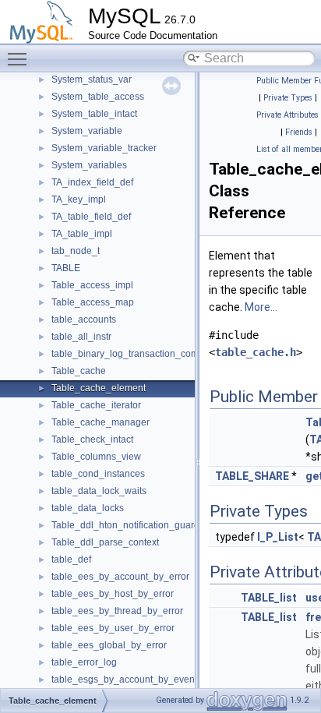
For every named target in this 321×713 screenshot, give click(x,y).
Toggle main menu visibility (20, 58)
